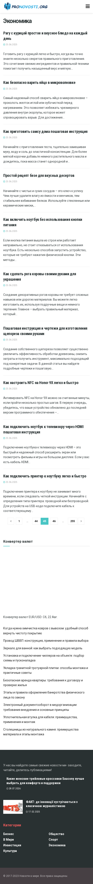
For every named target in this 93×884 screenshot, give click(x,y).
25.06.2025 (11, 44)
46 (54, 521)
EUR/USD (35, 617)
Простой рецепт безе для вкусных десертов (38, 175)
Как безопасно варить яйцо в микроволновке (39, 82)
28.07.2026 (14, 788)
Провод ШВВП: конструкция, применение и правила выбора (45, 640)
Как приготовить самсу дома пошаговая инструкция (45, 131)
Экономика (57, 845)
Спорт (53, 839)
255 (72, 521)
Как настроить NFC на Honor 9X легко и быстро (40, 382)
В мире (8, 839)
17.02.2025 (34, 812)
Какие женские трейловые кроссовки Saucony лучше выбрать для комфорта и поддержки (45, 781)
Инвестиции (12, 845)
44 (36, 521)
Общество (56, 834)
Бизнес (8, 834)
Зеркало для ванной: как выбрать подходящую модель (42, 648)
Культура (10, 851)
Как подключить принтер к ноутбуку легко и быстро (44, 476)
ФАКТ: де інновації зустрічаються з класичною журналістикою (52, 804)
